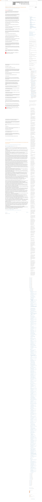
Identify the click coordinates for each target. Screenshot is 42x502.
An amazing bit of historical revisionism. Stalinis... (32, 316)
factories (33, 82)
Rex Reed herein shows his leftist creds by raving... (33, 372)
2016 (30, 286)
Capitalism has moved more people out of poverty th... (33, 353)
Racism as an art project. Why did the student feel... (33, 378)
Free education (32, 94)
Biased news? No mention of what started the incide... (33, 431)
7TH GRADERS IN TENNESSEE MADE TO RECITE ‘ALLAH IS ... (33, 453)
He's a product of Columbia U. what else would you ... (33, 455)
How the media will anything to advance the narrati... (33, 436)
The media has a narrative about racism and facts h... (33, 464)
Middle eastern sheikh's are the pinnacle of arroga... (33, 371)
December (31, 288)
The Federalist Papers (31, 33)
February (31, 478)
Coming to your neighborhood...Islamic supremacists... (32, 434)
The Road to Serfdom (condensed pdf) (32, 34)
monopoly (32, 79)
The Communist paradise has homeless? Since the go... (32, 308)
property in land (34, 70)
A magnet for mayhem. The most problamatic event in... (33, 467)
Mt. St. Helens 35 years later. (32, 425)
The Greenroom (31, 19)
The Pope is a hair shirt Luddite (33, 354)
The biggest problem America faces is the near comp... (33, 396)
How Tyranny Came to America (32, 35)
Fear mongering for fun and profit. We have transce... (33, 442)
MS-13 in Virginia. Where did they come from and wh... (33, 456)
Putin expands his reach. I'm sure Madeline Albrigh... (33, 360)
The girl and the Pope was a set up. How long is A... (33, 329)
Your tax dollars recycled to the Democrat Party (33, 412)
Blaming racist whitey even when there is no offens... (33, 330)
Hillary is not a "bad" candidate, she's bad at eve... (33, 422)
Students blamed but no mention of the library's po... (33, 318)
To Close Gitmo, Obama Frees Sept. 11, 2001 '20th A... (33, 327)
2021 (30, 282)
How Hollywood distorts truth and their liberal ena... (33, 452)
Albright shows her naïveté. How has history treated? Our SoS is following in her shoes (15, 7)
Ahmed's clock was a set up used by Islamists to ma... (33, 351)
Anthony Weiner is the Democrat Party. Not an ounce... (33, 416)
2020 (30, 283)
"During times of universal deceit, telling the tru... (33, 401)
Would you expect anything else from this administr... (33, 350)
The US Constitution (31, 32)
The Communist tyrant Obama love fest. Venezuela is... (33, 295)
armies (31, 88)
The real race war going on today (33, 443)
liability (32, 87)
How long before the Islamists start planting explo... (33, 374)
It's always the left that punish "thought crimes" (33, 297)
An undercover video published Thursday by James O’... (33, 449)
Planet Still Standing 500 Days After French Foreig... (33, 304)
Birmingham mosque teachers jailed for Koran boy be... (33, 388)
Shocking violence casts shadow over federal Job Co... (33, 450)
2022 (30, 281)
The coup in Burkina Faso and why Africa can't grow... (33, 369)
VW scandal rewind (32, 326)
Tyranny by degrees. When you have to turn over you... (33, 400)
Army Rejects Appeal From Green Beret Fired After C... (33, 332)
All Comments (31, 496)
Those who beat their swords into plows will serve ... (33, 343)
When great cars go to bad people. (33, 402)
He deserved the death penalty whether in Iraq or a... (33, 375)
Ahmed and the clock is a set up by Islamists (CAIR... (33, 368)
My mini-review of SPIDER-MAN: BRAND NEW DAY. (33, 24)
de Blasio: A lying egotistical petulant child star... (32, 432)
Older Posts (27, 212)
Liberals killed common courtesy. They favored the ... (33, 410)
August (31, 473)
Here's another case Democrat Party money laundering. (33, 413)
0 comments (12, 139)
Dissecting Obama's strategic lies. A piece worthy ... (33, 466)
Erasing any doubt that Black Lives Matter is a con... (33, 394)
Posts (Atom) (9, 213)
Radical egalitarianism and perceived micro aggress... (32, 333)
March (31, 477)
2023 (30, 280)
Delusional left (31, 458)
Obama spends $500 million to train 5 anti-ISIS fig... (33, 393)
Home (16, 212)
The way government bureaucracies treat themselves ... (33, 335)
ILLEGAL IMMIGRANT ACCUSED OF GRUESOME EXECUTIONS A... (33, 307)
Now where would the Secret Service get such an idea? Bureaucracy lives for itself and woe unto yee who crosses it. (16, 143)
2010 (30, 483)
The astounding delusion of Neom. (32, 22)
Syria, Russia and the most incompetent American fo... (33, 428)
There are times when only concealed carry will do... (32, 424)
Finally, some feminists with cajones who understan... (33, 418)
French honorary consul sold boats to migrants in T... (33, 437)
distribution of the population (33, 93)
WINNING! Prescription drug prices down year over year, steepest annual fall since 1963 (33, 27)
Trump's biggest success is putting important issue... (33, 407)
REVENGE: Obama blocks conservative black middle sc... (33, 344)
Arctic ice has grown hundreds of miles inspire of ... (33, 472)
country (31, 92)
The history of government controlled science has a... (32, 362)
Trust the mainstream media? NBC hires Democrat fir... (33, 463)
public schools (32, 95)
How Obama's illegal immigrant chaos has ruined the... (33, 377)
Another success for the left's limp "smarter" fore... (33, 409)
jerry (29, 492)
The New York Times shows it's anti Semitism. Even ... (33, 445)
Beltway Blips (30, 488)
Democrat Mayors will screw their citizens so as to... (33, 322)
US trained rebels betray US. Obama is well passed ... (33, 347)
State (33, 77)
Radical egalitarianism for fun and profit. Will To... (33, 470)
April (30, 476)
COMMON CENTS (31, 26)
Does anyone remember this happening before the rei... (32, 397)
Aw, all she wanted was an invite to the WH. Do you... (33, 341)
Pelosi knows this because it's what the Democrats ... (33, 312)
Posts (30, 495)
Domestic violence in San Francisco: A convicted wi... (33, 404)
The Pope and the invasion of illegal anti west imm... (33, 390)
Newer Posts (6, 212)
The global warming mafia (32, 363)
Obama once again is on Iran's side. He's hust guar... (33, 384)
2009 (30, 484)
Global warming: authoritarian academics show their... (33, 364)
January (31, 479)
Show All (36, 29)
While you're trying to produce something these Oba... (33, 310)
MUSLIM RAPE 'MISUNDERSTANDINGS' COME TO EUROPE (33, 300)
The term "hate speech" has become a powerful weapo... (33, 440)
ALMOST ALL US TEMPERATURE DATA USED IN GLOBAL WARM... (33, 314)
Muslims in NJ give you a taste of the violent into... (33, 346)
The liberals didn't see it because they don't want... (33, 381)
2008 (30, 485)
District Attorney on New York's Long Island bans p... (33, 301)
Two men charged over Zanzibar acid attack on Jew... (33, 405)
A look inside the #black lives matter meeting (33, 385)
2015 (30, 287)
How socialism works (32, 298)
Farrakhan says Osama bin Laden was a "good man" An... (33, 461)
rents (34, 71)
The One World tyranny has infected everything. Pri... (33, 366)
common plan (32, 86)
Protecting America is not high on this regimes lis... (33, 446)
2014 (30, 480)
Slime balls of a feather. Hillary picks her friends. (33, 338)
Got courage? (31, 337)
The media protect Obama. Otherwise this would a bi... (33, 336)
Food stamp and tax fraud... (32, 444)
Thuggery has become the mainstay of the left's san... (33, 319)
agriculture (32, 89)
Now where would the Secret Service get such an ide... (33, 293)
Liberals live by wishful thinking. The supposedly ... (33, 391)
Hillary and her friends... (32, 315)
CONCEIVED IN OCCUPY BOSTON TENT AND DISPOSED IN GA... (33, 356)
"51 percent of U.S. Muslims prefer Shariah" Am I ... (33, 323)
